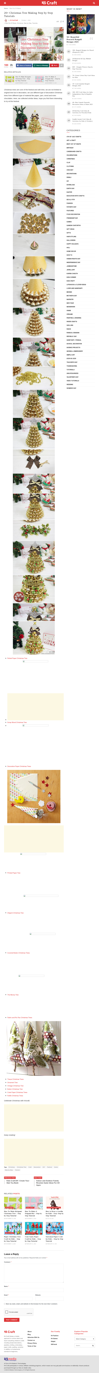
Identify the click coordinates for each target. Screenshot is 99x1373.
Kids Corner (71, 277)
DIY (44, 1167)
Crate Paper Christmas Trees (17, 1092)
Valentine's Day (72, 377)
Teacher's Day (72, 362)
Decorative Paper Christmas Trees (19, 766)
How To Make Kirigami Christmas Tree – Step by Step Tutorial (23, 78)
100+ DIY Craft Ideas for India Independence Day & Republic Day (82, 94)
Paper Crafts (72, 321)
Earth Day (70, 188)
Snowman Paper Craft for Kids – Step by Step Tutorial (54, 1239)
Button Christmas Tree (15, 1089)
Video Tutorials (73, 381)
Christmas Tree (21, 1167)
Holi (68, 248)
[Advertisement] (35, 706)
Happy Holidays (72, 244)
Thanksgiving (72, 366)
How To (69, 255)
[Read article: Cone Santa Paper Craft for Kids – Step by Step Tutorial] (34, 1228)
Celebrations (72, 155)
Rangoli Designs (73, 333)
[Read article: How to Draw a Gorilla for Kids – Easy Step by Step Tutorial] (55, 1203)
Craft (30, 1167)
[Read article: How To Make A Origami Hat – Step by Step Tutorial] (39, 79)
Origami (70, 314)
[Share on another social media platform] (61, 65)
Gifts (69, 233)
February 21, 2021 (31, 1244)
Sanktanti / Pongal (74, 340)
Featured (70, 211)
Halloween (71, 240)
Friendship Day (72, 218)
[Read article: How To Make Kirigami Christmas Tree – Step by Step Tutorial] (9, 79)
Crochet (70, 170)
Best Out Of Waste (15, 8)
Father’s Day (71, 207)
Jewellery (71, 270)
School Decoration (74, 344)
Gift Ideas (70, 229)
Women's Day (71, 388)
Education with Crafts (75, 196)
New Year (70, 303)
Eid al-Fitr (71, 199)
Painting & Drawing (53, 1207)
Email (6, 1295)
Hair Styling (71, 236)
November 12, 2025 (10, 1244)
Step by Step (28, 23)
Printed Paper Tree (13, 873)
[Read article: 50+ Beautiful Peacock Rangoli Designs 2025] (81, 24)
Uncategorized (72, 373)
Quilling (70, 325)
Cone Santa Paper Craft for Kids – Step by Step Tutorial (33, 1239)
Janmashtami (72, 266)
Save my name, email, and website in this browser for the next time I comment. (32, 1304)
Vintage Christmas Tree (15, 1086)
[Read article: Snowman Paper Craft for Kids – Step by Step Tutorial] (55, 1228)
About (30, 1331)
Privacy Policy (32, 1343)
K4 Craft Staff (14, 20)
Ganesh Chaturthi (74, 225)
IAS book (54, 1344)
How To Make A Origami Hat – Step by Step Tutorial (52, 78)
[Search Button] (94, 3)
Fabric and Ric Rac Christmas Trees (19, 1017)
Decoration (37, 1167)
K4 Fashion (54, 1336)
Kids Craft (30, 1207)
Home (6, 8)
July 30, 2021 (50, 1218)
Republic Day (72, 336)
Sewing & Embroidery (75, 351)
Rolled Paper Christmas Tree (17, 658)
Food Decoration (73, 214)
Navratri (70, 299)
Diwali (69, 177)
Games (69, 222)
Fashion (70, 203)
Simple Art (71, 355)
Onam (69, 310)
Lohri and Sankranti (74, 288)
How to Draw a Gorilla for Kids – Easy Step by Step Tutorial (55, 1214)
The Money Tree (13, 995)
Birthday (70, 148)
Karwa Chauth (72, 273)
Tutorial (17, 1170)
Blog (29, 1334)
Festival (49, 1167)
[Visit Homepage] (49, 3)
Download (71, 185)
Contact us (31, 1340)
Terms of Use (32, 1346)
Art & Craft (10, 1233)
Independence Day (73, 262)
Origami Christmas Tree (15, 913)
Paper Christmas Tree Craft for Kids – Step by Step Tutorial (12, 1239)
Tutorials (35, 23)
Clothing (70, 166)
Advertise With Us (33, 1337)
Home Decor (71, 251)
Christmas (20, 23)
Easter (69, 192)
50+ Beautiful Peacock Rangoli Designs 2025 (74, 39)
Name (6, 1286)
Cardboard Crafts (74, 151)
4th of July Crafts (74, 137)
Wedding (70, 384)
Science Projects (73, 347)
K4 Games (54, 1338)
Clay (68, 162)
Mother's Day (72, 296)
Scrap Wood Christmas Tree (17, 722)
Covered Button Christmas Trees (18, 953)
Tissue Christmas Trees (15, 1079)
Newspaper (71, 307)
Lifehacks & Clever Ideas (76, 284)
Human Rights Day (73, 259)
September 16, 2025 (21, 83)
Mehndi (69, 292)
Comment (8, 1262)
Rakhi (69, 329)
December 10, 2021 (51, 83)
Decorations (71, 174)
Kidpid (53, 1341)
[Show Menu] (5, 3)
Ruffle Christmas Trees (15, 1095)
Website (38, 1295)
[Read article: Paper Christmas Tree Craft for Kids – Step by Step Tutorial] (13, 1228)
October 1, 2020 (25, 20)
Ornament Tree (12, 1082)
